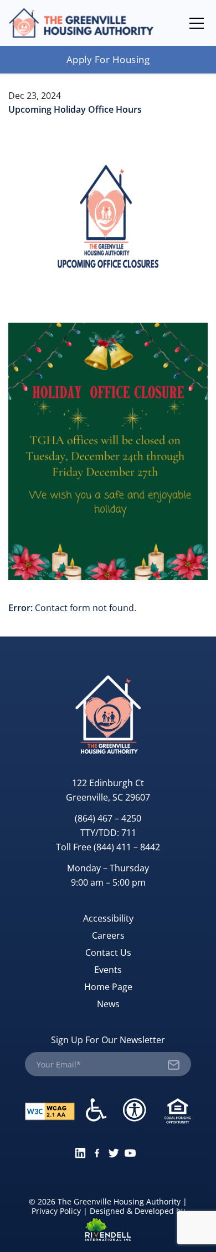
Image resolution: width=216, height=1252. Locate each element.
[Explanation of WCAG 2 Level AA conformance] (50, 1110)
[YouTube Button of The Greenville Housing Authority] (130, 1152)
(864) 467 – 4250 (108, 818)
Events (108, 970)
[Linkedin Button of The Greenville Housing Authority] (80, 1152)
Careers (108, 935)
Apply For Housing (108, 59)
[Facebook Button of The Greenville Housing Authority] (96, 1152)
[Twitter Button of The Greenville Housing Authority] (113, 1152)
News (108, 1004)
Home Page (108, 987)
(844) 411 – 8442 (127, 847)
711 (128, 833)
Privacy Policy (56, 1211)
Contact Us (108, 952)
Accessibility (108, 918)
